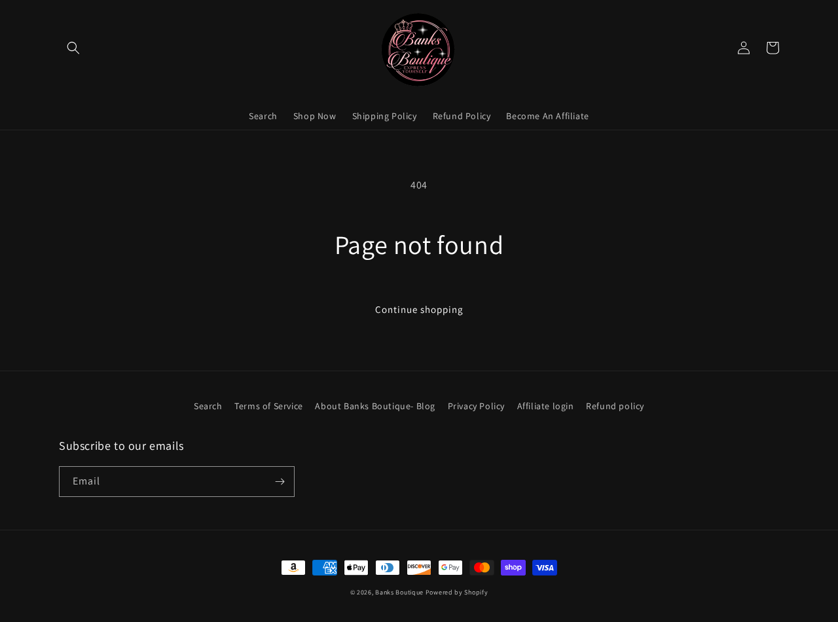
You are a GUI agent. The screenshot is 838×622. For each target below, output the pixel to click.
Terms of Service (268, 406)
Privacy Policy (476, 406)
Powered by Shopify (457, 592)
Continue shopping (419, 309)
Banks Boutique (399, 592)
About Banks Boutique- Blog (375, 406)
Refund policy (615, 406)
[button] (73, 47)
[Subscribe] (279, 481)
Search (208, 406)
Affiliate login (545, 406)
